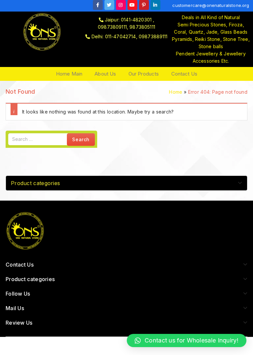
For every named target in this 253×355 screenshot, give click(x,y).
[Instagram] (121, 5)
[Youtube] (132, 5)
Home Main (69, 74)
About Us (105, 74)
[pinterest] (144, 5)
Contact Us (184, 74)
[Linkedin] (155, 5)
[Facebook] (98, 5)
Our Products (143, 74)
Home (175, 92)
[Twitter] (109, 5)
